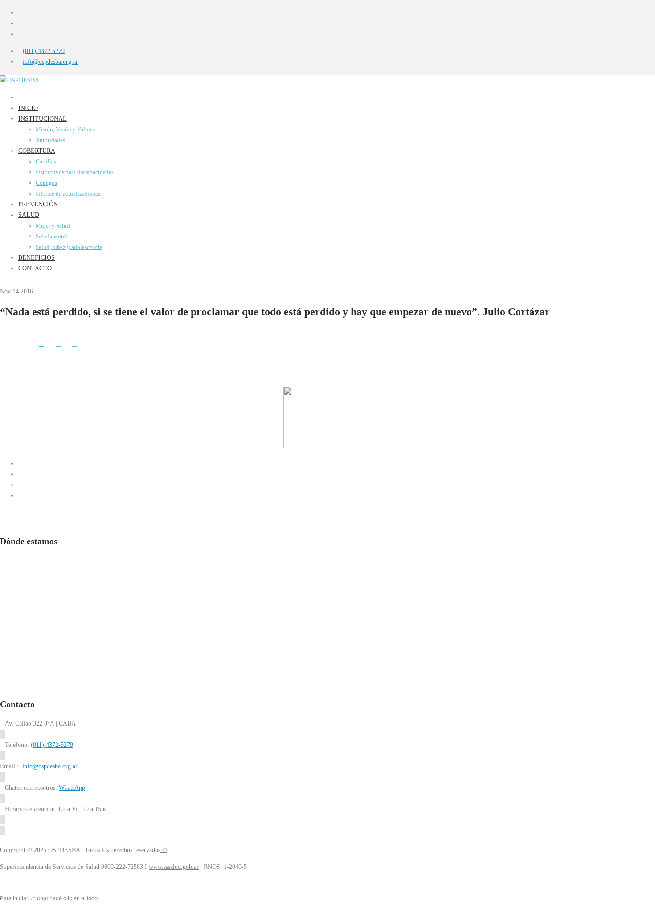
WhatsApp (72, 787)
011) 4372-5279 (53, 745)
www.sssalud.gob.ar (174, 867)
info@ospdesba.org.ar (50, 766)
